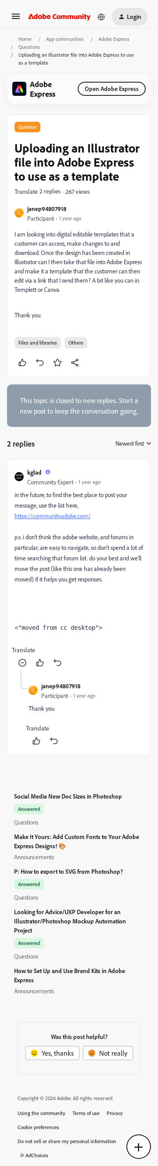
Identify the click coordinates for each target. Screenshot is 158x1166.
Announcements (34, 857)
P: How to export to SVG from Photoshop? (68, 871)
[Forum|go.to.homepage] (59, 17)
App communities (65, 39)
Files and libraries (37, 342)
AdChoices (36, 1155)
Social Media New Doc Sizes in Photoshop (68, 796)
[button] (16, 19)
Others (75, 342)
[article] (79, 568)
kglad (34, 472)
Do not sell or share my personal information (67, 1141)
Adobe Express (113, 39)
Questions (29, 47)
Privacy (115, 1113)
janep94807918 (46, 208)
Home (25, 39)
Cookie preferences (38, 1127)
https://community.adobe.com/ (52, 515)
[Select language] (101, 17)
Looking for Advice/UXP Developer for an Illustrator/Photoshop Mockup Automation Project (70, 921)
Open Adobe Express (112, 88)
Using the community (41, 1113)
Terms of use (86, 1113)
